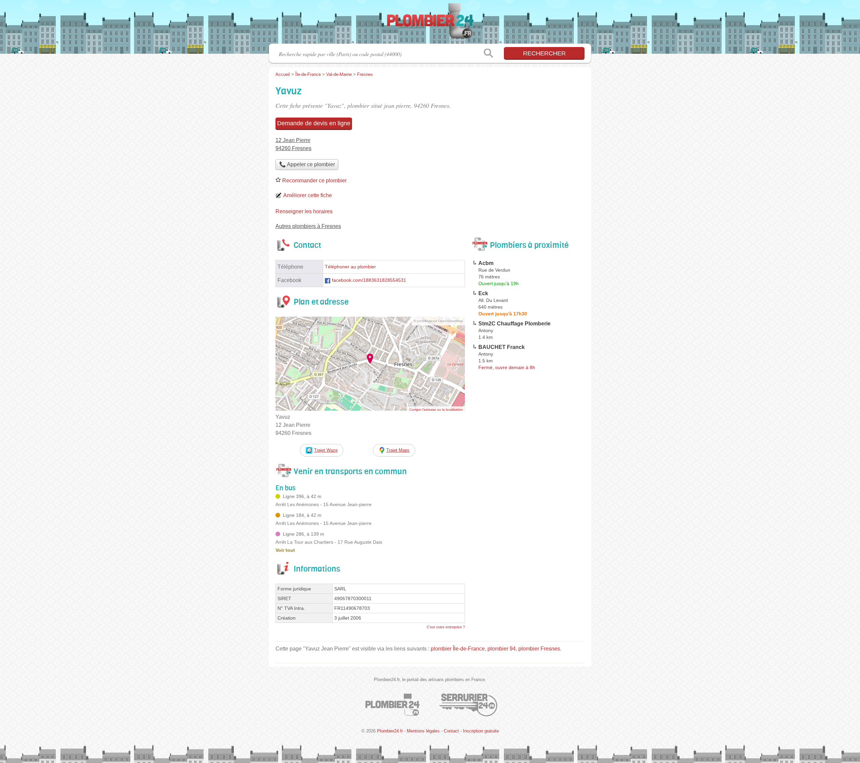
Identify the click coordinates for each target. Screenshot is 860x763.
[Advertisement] (528, 529)
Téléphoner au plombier (350, 266)
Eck (483, 293)
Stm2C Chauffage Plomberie (514, 323)
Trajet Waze (326, 450)
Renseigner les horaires (304, 211)
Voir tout (285, 550)
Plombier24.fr (430, 24)
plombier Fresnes (539, 649)
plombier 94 (501, 649)
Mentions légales (423, 730)
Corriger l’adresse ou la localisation (436, 409)
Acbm (485, 263)
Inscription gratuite (481, 730)
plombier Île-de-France (458, 649)
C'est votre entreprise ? (446, 627)
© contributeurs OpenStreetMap (438, 321)
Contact (451, 730)
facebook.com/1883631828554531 (369, 280)
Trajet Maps (398, 450)
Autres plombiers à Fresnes (308, 226)
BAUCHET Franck (501, 347)
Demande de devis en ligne (313, 123)
